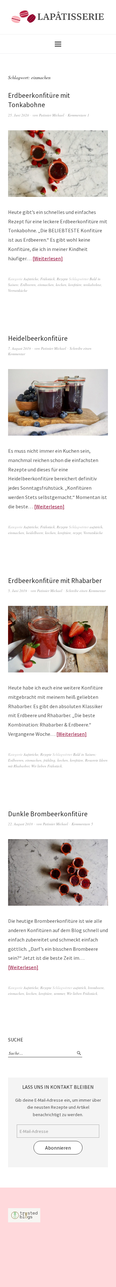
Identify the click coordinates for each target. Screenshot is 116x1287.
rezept (77, 532)
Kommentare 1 (78, 115)
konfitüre (75, 284)
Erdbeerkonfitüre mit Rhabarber (55, 580)
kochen (61, 284)
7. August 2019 (19, 348)
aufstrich (96, 526)
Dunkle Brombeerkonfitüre (48, 814)
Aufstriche (31, 278)
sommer (59, 993)
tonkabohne (92, 284)
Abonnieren (58, 1147)
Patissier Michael (51, 115)
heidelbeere (34, 532)
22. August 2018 (20, 823)
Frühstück (47, 278)
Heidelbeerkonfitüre (38, 338)
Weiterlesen (47, 258)
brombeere (96, 987)
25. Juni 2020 (18, 115)
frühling (49, 760)
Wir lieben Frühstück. (47, 766)
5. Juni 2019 (17, 590)
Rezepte (62, 278)
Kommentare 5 (82, 823)
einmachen (46, 284)
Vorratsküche (17, 290)
